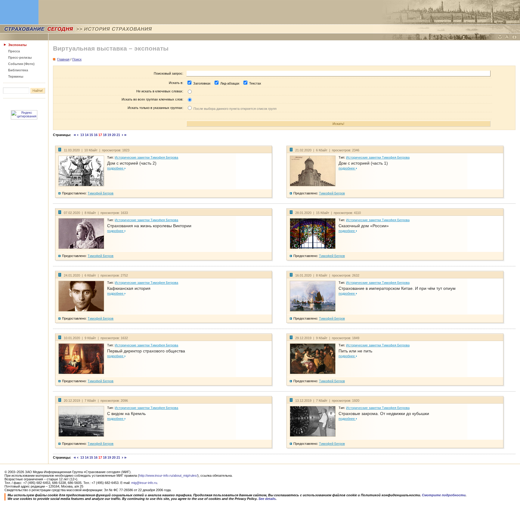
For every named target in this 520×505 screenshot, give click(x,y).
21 (118, 135)
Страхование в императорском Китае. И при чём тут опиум (397, 288)
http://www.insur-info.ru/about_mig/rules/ (168, 475)
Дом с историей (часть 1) (363, 163)
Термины (15, 76)
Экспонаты (17, 45)
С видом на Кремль (126, 413)
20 (114, 135)
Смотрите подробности (444, 495)
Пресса (14, 51)
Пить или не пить (355, 351)
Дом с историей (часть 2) (131, 163)
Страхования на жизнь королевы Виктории (149, 225)
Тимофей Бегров (100, 193)
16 (96, 135)
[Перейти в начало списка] (75, 135)
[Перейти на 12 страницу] (78, 135)
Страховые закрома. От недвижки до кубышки (384, 413)
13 (82, 135)
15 (91, 135)
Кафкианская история (128, 288)
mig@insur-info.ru (144, 483)
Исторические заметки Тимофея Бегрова (146, 157)
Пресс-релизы (20, 57)
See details (267, 498)
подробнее (115, 168)
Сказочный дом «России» (364, 225)
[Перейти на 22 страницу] (122, 135)
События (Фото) (21, 64)
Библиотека (18, 70)
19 (109, 135)
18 (105, 135)
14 (86, 135)
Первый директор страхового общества (146, 351)
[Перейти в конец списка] (125, 135)
